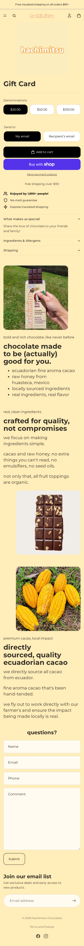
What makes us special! (21, 219)
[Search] (14, 15)
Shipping (10, 250)
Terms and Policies (42, 926)
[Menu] (5, 16)
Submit (14, 859)
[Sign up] (74, 900)
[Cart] (79, 15)
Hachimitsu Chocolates (47, 918)
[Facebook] (38, 936)
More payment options (42, 174)
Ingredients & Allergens (21, 241)
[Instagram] (45, 936)
